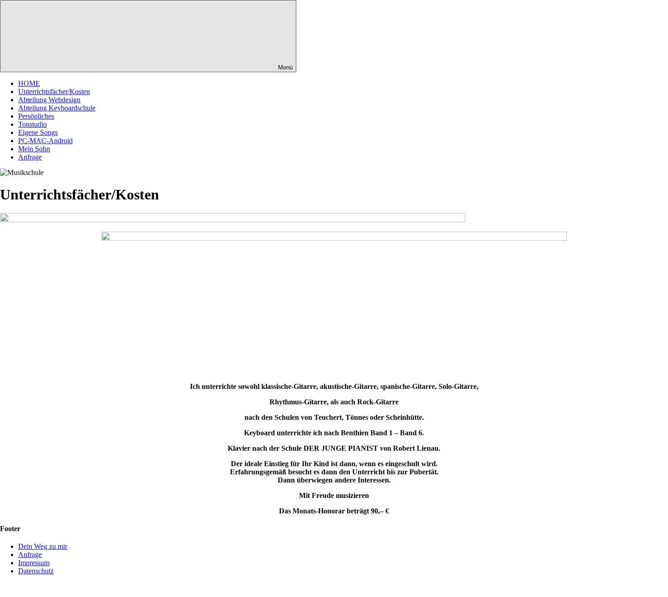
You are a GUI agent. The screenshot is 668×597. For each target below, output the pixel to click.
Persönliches (36, 116)
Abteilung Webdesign (49, 100)
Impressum (34, 563)
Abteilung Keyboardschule (56, 108)
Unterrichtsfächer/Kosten (54, 91)
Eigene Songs (38, 132)
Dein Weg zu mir (42, 546)
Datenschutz (36, 571)
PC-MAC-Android (45, 140)
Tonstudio (32, 124)
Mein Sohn (34, 149)
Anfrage (30, 157)
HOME (29, 83)
